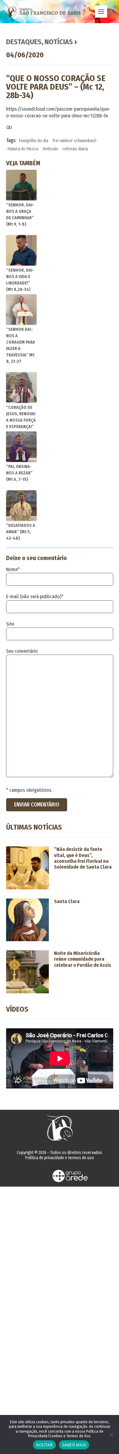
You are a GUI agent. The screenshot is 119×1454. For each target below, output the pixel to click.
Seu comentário (22, 651)
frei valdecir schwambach (74, 140)
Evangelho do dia (33, 140)
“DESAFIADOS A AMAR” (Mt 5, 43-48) (20, 532)
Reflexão (50, 149)
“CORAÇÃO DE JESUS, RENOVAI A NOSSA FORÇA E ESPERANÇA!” (21, 417)
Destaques (23, 42)
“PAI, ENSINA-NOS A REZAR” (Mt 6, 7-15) (19, 473)
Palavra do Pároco (23, 149)
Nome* (13, 569)
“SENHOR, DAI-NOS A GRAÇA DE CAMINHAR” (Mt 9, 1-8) (20, 214)
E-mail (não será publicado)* (34, 596)
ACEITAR (44, 1444)
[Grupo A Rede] (70, 1176)
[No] (111, 1434)
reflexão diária (75, 149)
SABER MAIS (74, 1444)
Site (10, 624)
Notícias (59, 42)
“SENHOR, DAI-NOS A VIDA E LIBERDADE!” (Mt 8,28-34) (20, 280)
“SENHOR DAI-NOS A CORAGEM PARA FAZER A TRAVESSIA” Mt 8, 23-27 (20, 345)
